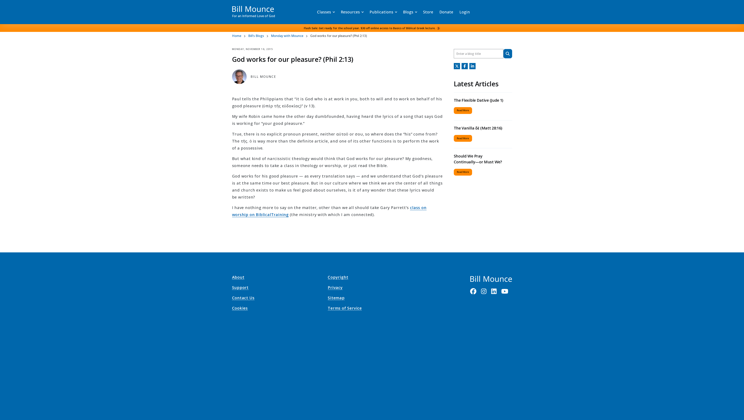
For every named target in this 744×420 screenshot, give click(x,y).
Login (464, 12)
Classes (324, 12)
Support (240, 288)
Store (428, 12)
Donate (446, 12)
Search (507, 53)
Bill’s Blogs (256, 36)
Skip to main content (10, 6)
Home (236, 36)
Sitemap (336, 298)
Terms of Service (345, 309)
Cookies (240, 309)
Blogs (408, 12)
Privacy (335, 288)
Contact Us (243, 298)
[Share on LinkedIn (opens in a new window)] (472, 66)
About (238, 278)
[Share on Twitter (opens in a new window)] (457, 66)
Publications (381, 12)
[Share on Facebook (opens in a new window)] (465, 66)
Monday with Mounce (287, 36)
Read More (463, 110)
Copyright (338, 278)
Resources (350, 12)
